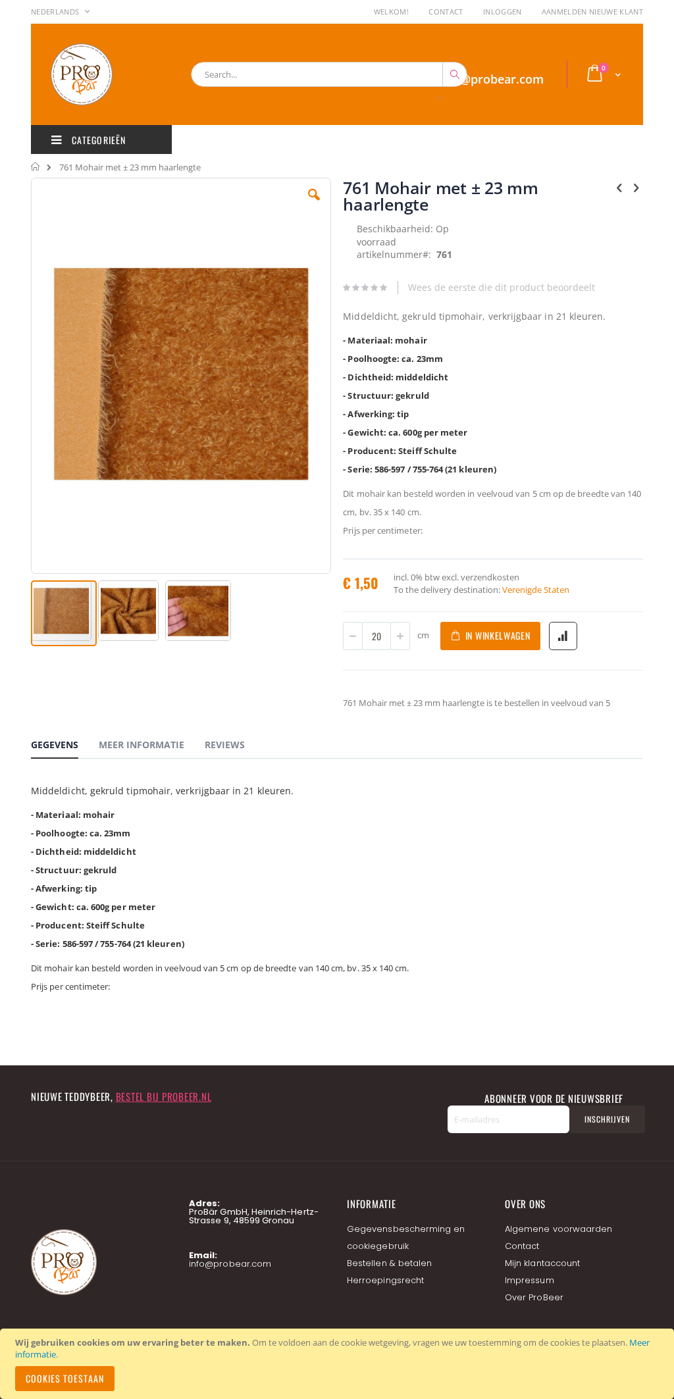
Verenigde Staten (535, 590)
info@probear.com (230, 1264)
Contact (445, 11)
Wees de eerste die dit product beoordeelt (501, 287)
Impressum (529, 1280)
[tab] (64, 746)
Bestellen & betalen (389, 1263)
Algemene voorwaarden (558, 1229)
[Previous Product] (619, 187)
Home (36, 166)
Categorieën (97, 140)
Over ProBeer (534, 1297)
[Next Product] (636, 187)
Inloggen (502, 11)
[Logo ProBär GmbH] (107, 74)
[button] (314, 204)
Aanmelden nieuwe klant (592, 11)
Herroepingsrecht (385, 1280)
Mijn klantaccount (542, 1263)
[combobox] (329, 74)
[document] (339, 1363)
